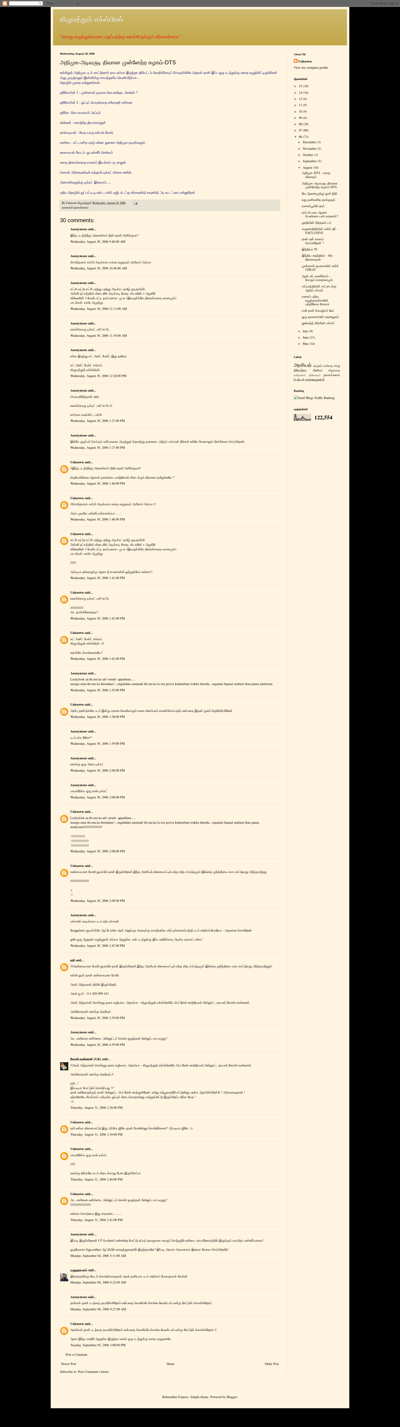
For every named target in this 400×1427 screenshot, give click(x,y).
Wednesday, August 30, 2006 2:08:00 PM (97, 851)
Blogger (232, 1397)
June (306, 337)
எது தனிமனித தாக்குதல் (318, 199)
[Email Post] (135, 203)
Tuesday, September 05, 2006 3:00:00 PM (97, 1345)
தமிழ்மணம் (300, 375)
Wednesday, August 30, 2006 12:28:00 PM (98, 376)
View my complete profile (311, 67)
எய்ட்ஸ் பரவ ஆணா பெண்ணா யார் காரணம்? (320, 214)
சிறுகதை (334, 370)
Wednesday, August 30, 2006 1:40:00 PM (97, 483)
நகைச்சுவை (81, 207)
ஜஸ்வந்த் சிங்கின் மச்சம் (318, 323)
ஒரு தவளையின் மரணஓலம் (320, 317)
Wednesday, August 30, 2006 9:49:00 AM (97, 241)
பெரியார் (299, 379)
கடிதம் (317, 365)
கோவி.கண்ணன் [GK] (85, 1058)
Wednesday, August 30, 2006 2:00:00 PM (97, 770)
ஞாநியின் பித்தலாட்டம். (317, 222)
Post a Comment (76, 1354)
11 (301, 105)
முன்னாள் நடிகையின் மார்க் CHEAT (320, 268)
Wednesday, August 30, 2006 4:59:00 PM (97, 1044)
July (306, 331)
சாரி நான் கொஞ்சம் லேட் (318, 310)
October (308, 155)
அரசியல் (303, 364)
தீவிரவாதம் (315, 375)
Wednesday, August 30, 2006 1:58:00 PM (97, 716)
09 (301, 117)
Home (171, 1364)
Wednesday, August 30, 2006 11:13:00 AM (98, 308)
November (310, 148)
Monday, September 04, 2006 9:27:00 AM (98, 1309)
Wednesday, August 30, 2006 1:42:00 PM (97, 658)
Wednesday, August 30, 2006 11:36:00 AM (98, 335)
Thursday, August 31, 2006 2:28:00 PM (96, 1107)
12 (301, 99)
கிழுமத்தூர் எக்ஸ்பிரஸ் (91, 19)
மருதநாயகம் (78, 1270)
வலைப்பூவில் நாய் (313, 206)
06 (301, 136)
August (308, 167)
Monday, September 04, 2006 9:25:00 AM (98, 1282)
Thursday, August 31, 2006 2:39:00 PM (96, 1134)
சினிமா (317, 370)
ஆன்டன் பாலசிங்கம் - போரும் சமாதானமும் (317, 278)
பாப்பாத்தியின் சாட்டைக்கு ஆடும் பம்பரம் (319, 288)
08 (301, 124)
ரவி (72, 960)
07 (301, 130)
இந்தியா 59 (309, 249)
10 (301, 111)
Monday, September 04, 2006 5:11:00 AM (98, 1255)
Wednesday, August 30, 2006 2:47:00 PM (97, 945)
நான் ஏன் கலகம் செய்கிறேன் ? (313, 241)
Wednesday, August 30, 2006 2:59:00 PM (97, 1018)
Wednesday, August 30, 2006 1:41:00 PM (97, 578)
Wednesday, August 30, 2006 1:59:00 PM (97, 743)
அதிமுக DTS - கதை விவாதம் (316, 175)
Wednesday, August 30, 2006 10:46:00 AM (98, 268)
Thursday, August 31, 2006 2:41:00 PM (96, 1220)
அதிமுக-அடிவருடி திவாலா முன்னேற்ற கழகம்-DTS (320, 185)
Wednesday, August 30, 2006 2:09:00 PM (97, 900)
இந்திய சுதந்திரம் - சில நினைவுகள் (317, 257)
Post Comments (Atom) (93, 1371)
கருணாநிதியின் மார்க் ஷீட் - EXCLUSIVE (320, 231)
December (310, 142)
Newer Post (68, 1364)
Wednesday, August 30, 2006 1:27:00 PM (97, 420)
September (310, 161)
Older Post (272, 1364)
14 (301, 92)
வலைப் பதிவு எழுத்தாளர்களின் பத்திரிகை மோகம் (315, 300)
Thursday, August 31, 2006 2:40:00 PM (96, 1179)
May (306, 343)
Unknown (77, 462)
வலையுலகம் (315, 379)
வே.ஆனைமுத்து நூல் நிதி (319, 193)
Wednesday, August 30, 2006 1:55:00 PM (97, 690)
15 (301, 86)
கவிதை (328, 366)
